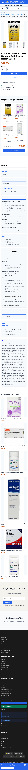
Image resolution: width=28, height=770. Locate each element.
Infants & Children (5, 691)
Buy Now (14, 77)
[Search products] (18, 8)
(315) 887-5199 (4, 743)
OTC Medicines (4, 648)
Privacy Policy (4, 723)
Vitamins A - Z (4, 659)
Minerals (3, 663)
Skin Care (3, 683)
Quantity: (3, 66)
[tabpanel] (14, 278)
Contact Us (4, 713)
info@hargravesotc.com (6, 747)
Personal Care (4, 680)
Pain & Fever (4, 639)
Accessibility (4, 727)
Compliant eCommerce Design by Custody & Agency (14, 762)
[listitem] (4, 45)
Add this (21, 121)
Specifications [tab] (12, 160)
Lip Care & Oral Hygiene (6, 689)
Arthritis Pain (4, 641)
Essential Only (21, 767)
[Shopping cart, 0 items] (25, 8)
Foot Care (3, 687)
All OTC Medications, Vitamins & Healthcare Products (12, 14)
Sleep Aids (3, 671)
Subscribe (7, 602)
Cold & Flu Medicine (5, 650)
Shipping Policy (5, 716)
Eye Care (3, 685)
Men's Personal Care (5, 695)
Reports (3, 709)
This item (9, 121)
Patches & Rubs (4, 643)
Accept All (7, 767)
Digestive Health (4, 669)
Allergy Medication (5, 652)
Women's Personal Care (6, 693)
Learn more (25, 765)
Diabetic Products (5, 674)
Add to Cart (14, 73)
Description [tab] (4, 160)
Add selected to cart (14, 150)
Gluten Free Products (7, 706)
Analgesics (3, 637)
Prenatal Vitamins (6, 703)
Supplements (4, 661)
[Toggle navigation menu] (2, 8)
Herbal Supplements (5, 665)
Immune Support (4, 667)
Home (2, 12)
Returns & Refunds (6, 720)
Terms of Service (4, 725)
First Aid (3, 646)
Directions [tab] (20, 160)
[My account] (21, 8)
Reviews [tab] (4, 165)
